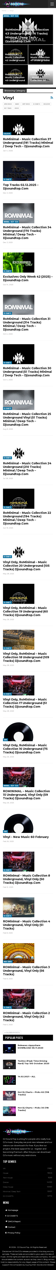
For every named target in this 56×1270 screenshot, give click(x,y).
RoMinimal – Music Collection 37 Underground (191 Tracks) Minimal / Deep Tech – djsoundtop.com (28, 142)
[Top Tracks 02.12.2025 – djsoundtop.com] (18, 171)
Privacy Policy (14, 1233)
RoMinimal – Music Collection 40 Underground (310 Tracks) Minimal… (15, 80)
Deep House (26, 104)
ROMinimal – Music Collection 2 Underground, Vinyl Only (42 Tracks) (26, 1016)
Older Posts (13, 1032)
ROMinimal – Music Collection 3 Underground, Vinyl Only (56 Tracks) (26, 970)
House (17, 108)
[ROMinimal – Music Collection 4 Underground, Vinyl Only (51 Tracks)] (18, 907)
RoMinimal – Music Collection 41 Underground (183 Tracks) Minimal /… (40, 60)
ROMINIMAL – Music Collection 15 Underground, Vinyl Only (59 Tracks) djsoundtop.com (26, 794)
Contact (11, 1227)
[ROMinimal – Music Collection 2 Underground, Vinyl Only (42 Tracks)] (18, 999)
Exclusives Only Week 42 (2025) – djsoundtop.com (28, 278)
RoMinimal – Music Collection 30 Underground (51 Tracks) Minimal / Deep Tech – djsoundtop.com (27, 372)
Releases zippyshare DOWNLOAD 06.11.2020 (30, 1046)
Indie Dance (8, 961)
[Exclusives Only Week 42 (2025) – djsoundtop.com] (18, 262)
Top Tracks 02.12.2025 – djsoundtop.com (21, 186)
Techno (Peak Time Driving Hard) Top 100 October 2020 (33, 1062)
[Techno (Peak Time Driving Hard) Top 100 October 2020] (9, 1064)
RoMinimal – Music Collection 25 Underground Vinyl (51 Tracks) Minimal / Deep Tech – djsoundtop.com (27, 419)
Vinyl (5, 740)
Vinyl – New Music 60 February (26, 837)
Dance (17, 104)
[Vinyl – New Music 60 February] (18, 823)
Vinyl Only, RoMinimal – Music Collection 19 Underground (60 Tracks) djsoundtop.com (25, 611)
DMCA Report (14, 1221)
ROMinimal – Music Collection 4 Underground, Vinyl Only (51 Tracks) (26, 925)
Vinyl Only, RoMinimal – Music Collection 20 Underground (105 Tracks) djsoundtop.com (26, 565)
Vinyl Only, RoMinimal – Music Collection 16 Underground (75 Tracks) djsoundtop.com (25, 749)
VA (4, 1168)
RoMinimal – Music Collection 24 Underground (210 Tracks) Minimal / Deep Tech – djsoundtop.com (27, 469)
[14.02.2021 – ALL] (9, 1080)
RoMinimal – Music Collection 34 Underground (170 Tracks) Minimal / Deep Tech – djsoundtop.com (27, 233)
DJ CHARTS (36, 104)
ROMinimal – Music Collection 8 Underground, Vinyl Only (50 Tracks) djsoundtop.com (26, 879)
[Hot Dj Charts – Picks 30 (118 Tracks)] (9, 1111)
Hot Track (7, 108)
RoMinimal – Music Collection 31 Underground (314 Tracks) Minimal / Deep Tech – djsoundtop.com (26, 324)
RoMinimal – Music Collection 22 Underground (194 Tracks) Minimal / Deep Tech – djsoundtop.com (27, 518)
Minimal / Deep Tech (11, 16)
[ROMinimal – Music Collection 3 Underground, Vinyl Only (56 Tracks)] (18, 953)
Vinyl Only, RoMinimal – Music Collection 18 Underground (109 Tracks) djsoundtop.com (26, 657)
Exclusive (46, 104)
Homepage (13, 1210)
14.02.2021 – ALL (26, 1076)
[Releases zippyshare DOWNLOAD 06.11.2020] (9, 1049)
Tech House (8, 1178)
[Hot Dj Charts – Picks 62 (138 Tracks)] (9, 1095)
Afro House (8, 104)
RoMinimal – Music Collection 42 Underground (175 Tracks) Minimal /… (15, 60)
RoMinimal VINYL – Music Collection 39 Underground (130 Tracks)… (40, 80)
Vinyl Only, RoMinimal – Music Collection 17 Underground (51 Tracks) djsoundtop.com (25, 703)
